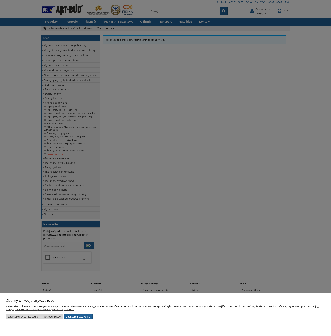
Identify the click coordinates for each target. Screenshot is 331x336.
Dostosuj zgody (52, 316)
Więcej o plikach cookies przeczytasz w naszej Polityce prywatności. (40, 309)
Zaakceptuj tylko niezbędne (23, 316)
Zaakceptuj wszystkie (78, 316)
